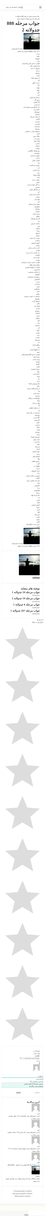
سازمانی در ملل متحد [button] (33, 413)
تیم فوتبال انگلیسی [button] (34, 151)
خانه (38, 16)
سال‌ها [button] (38, 209)
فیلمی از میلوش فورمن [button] (32, 267)
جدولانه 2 (26, 19)
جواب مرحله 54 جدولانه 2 (26, 598)
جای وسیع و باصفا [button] (34, 384)
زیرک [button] (38, 54)
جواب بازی (20, 19)
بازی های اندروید (34, 19)
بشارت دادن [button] (36, 180)
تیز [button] (39, 379)
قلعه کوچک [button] (36, 175)
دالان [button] (38, 291)
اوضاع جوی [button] (36, 456)
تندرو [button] (38, 316)
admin (14, 49)
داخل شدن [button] (36, 374)
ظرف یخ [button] (37, 306)
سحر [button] (38, 286)
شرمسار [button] (37, 514)
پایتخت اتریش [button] (35, 223)
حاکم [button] (38, 427)
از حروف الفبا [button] (35, 78)
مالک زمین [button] (36, 136)
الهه (38, 1162)
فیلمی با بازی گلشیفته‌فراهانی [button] (30, 354)
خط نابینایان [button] (36, 451)
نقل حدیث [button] (36, 257)
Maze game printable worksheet (22, 1193)
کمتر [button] (38, 510)
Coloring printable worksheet (22, 1191)
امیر (38, 1113)
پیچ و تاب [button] (37, 199)
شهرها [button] (38, 58)
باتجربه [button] (37, 122)
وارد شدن (37, 1053)
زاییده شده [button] (36, 214)
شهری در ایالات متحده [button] (33, 476)
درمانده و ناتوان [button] (35, 97)
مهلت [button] (38, 88)
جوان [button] (38, 330)
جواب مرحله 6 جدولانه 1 (26, 604)
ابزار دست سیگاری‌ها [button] (33, 524)
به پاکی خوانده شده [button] (33, 185)
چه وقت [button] (37, 325)
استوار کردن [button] (36, 301)
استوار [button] (38, 233)
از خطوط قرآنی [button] (35, 350)
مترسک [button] (37, 447)
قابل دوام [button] (37, 141)
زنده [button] (38, 335)
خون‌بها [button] (37, 340)
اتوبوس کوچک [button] (35, 437)
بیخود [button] (38, 519)
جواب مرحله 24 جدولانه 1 (26, 592)
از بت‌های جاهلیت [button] (34, 408)
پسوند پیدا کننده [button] (35, 165)
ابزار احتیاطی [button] (35, 471)
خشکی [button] (37, 146)
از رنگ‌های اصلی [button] (34, 189)
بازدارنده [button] (37, 442)
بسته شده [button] (36, 393)
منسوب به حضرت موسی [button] (32, 296)
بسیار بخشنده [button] (35, 369)
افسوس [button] (37, 485)
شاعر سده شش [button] (34, 194)
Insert (26, 1215)
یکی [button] (38, 92)
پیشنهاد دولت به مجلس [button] (32, 131)
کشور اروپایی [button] (35, 243)
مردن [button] (38, 282)
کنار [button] (38, 320)
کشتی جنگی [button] (36, 160)
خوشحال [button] (37, 112)
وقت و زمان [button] (36, 403)
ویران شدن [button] (36, 359)
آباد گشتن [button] (37, 102)
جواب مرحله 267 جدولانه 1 (25, 610)
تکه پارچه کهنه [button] (35, 495)
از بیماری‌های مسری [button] (33, 388)
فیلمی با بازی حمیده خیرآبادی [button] (30, 262)
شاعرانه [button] (37, 126)
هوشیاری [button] (37, 490)
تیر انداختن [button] (36, 170)
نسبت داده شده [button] (35, 238)
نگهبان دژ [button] (37, 466)
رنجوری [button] (37, 311)
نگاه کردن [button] (36, 417)
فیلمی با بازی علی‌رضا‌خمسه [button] (31, 63)
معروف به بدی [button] (35, 68)
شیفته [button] (38, 228)
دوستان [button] (37, 73)
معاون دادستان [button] (35, 156)
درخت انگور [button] (36, 83)
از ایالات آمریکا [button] (35, 117)
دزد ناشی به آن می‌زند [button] (33, 253)
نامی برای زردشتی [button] (34, 248)
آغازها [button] (38, 364)
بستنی (34, 16)
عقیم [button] (38, 422)
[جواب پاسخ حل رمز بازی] (14, 7)
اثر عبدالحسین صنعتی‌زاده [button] (31, 107)
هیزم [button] (38, 500)
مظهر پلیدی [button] (36, 345)
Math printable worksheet (23, 1196)
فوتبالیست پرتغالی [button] (34, 398)
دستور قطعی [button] (36, 461)
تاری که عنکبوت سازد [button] (33, 481)
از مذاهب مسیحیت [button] (34, 272)
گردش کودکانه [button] (35, 219)
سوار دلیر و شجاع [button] (34, 204)
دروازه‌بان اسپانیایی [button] (33, 277)
